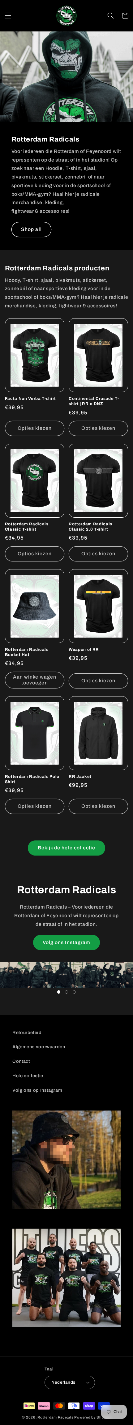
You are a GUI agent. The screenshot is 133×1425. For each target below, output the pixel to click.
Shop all (31, 229)
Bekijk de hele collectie (66, 847)
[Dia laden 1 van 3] (58, 992)
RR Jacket (80, 776)
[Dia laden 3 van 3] (74, 992)
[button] (8, 16)
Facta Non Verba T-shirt (30, 398)
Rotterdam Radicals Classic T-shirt (27, 527)
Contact (21, 1061)
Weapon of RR (84, 649)
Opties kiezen (35, 428)
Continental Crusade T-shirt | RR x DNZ (94, 401)
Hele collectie (27, 1075)
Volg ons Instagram (66, 942)
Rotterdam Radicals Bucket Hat (27, 652)
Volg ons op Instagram (37, 1090)
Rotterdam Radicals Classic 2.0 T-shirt (90, 527)
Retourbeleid (27, 1032)
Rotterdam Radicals (55, 1417)
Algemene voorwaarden (38, 1046)
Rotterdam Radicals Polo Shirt (32, 779)
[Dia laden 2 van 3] (66, 992)
